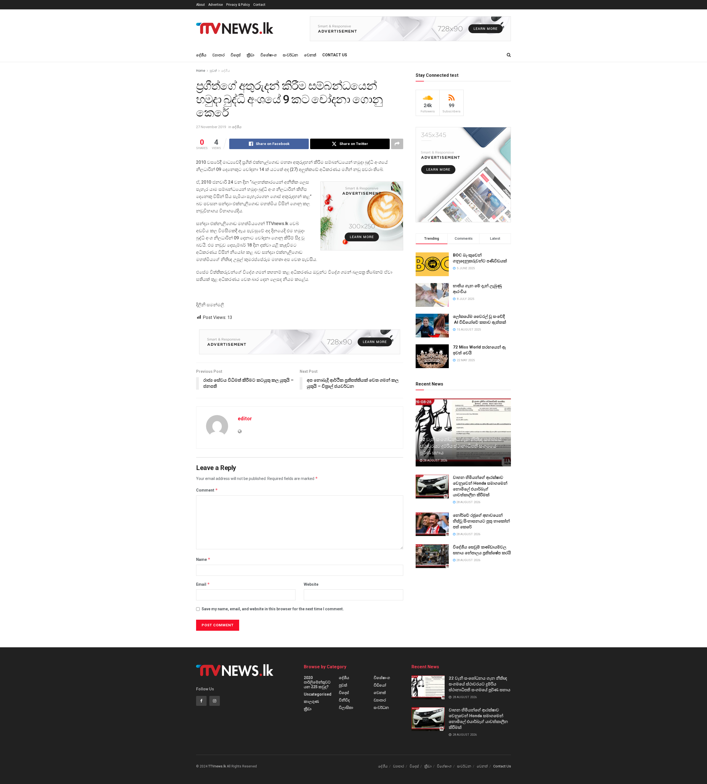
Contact (259, 5)
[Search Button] (509, 55)
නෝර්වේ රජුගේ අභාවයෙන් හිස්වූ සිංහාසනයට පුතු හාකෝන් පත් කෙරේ (481, 521)
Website (311, 584)
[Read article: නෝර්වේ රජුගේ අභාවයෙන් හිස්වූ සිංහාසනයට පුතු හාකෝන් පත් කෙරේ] (432, 524)
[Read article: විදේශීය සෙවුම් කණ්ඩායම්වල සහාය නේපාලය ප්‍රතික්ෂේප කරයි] (432, 556)
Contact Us (334, 55)
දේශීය (201, 55)
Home (200, 71)
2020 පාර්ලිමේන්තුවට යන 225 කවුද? (317, 682)
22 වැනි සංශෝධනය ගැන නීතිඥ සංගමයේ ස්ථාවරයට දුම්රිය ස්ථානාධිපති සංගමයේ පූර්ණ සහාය (460, 446)
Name (203, 559)
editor (245, 418)
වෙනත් (310, 55)
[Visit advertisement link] (410, 28)
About (200, 5)
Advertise (215, 5)
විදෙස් (236, 55)
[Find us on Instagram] (214, 701)
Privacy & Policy (238, 5)
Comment (207, 490)
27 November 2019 (211, 127)
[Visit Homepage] (236, 29)
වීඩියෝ (380, 685)
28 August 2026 (434, 460)
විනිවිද (344, 700)
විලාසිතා (346, 707)
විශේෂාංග (268, 55)
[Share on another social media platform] (397, 144)
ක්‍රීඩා (250, 55)
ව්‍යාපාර (218, 55)
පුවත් (213, 71)
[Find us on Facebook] (201, 701)
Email (203, 584)
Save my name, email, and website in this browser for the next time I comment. (273, 609)
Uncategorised (317, 694)
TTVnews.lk (217, 766)
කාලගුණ (311, 701)
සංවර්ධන (290, 55)
